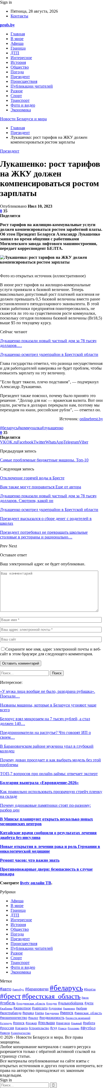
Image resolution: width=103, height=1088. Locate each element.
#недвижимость (51, 1018)
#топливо (73, 1028)
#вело (85, 997)
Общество (20, 67)
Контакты (19, 16)
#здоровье (55, 1008)
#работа (89, 1023)
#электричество (21, 1032)
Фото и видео (23, 105)
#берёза (90, 989)
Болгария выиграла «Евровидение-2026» (39, 782)
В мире (17, 38)
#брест (10, 996)
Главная (18, 34)
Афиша (17, 43)
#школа (5, 1033)
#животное (22, 1008)
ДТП (15, 53)
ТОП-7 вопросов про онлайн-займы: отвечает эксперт (49, 773)
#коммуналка (30, 428)
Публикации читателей (32, 86)
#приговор (63, 1023)
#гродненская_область (30, 1003)
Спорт (16, 95)
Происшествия (24, 81)
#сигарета (21, 1028)
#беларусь (9, 428)
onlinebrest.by (91, 419)
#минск (66, 1012)
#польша (46, 1022)
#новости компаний (77, 1018)
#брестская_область (51, 996)
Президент (20, 76)
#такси (62, 1028)
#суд (53, 1028)
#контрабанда (10, 1013)
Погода (17, 72)
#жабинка (6, 1008)
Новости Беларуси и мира (23, 119)
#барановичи (37, 988)
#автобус (18, 989)
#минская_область (88, 1013)
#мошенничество (13, 1018)
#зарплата (40, 1008)
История (18, 62)
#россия (7, 1027)
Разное (17, 91)
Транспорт (20, 100)
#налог (33, 1018)
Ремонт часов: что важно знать (29, 860)
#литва (39, 1013)
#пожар (31, 1023)
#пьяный (76, 1023)
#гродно (51, 1003)
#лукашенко (52, 428)
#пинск (19, 1023)
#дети (89, 1003)
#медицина (52, 1013)
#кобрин (81, 1008)
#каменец (69, 1008)
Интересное (21, 57)
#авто (5, 988)
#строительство (39, 1028)
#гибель (7, 1002)
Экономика (21, 110)
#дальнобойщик (70, 1003)
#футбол (88, 1028)
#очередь (6, 1023)
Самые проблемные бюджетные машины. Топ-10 (44, 460)
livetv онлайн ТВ (35, 883)
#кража (28, 1013)
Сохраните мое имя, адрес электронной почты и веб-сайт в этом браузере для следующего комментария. (50, 651)
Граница (18, 48)
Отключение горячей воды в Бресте (32, 478)
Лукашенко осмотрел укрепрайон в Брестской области (49, 354)
